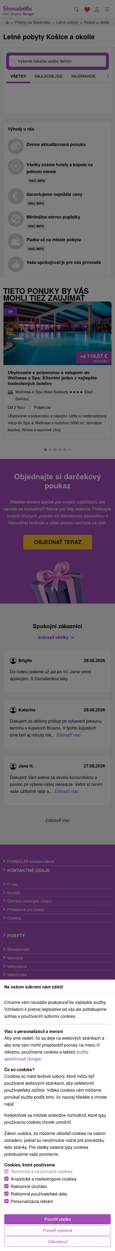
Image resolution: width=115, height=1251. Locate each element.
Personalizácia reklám (32, 1201)
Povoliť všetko (57, 1219)
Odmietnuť (57, 1241)
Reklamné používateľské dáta (39, 1194)
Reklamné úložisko (29, 1186)
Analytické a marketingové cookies (43, 1179)
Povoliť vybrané (57, 1230)
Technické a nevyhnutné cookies (41, 1171)
